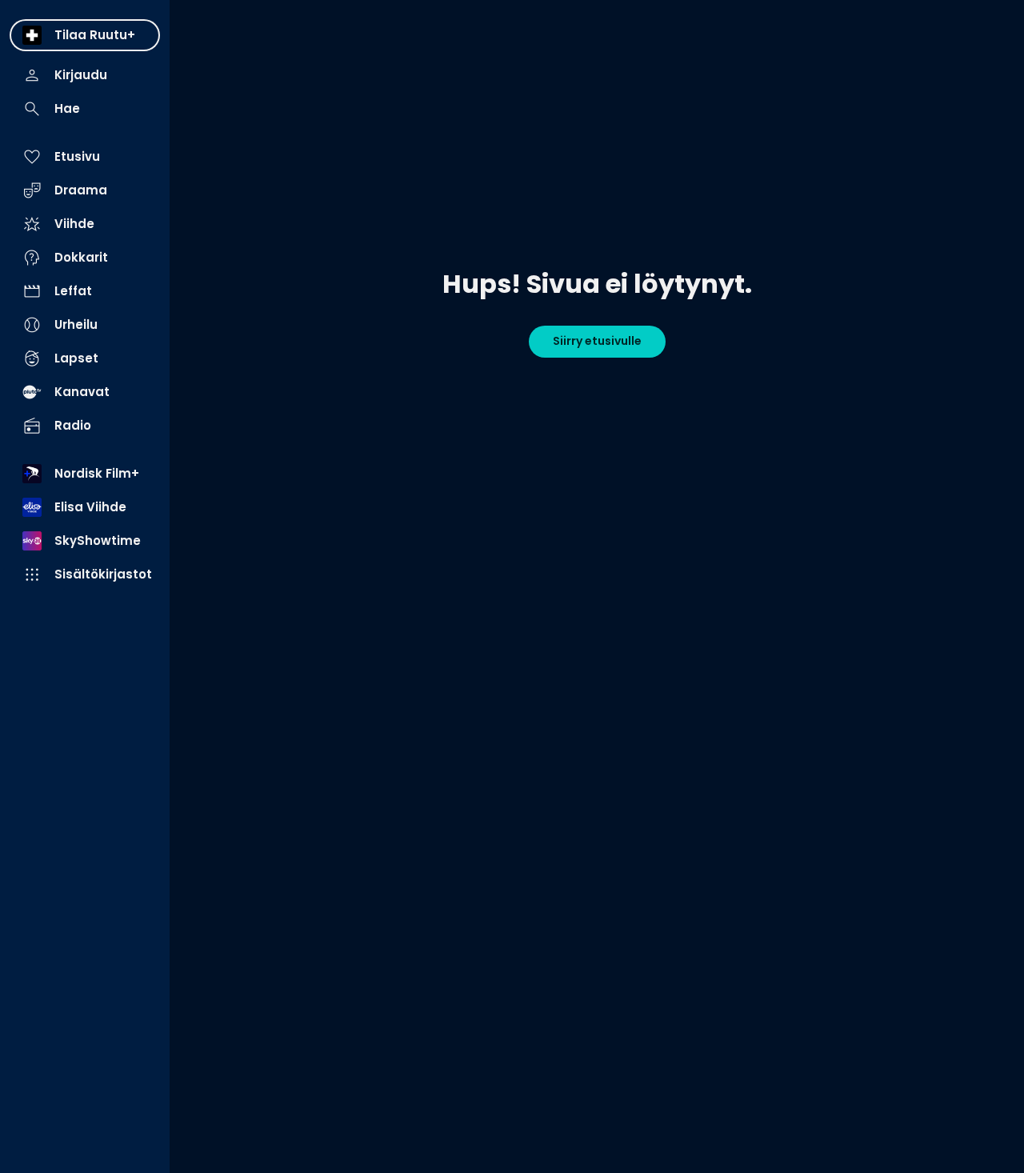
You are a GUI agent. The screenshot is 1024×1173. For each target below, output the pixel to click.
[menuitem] (85, 35)
